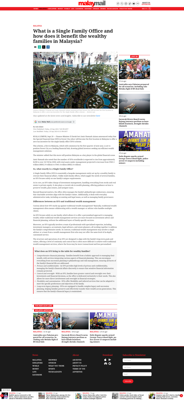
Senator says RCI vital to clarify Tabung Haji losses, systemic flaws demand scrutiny (131, 396)
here (98, 116)
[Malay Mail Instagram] (126, 4)
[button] (73, 122)
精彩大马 (144, 8)
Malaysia (12, 393)
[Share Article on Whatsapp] (39, 48)
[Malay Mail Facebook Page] (118, 4)
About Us (146, 3)
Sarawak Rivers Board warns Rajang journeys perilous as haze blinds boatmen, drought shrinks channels (75, 338)
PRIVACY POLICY (80, 366)
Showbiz (52, 360)
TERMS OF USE (79, 369)
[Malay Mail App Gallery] (105, 365)
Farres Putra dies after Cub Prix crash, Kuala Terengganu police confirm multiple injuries (58, 396)
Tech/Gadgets (55, 372)
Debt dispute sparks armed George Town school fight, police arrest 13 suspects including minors (103, 338)
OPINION (96, 8)
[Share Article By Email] (35, 48)
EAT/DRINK (79, 8)
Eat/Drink (37, 375)
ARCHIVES (77, 360)
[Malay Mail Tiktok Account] (130, 4)
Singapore (159, 393)
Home (36, 8)
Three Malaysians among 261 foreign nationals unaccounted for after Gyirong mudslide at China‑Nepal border (21, 396)
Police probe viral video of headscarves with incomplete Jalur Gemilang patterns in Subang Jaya (95, 396)
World (35, 366)
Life (34, 372)
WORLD (67, 8)
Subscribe (128, 381)
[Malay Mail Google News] (110, 365)
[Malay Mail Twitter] (122, 4)
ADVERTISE (77, 372)
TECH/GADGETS (112, 8)
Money (35, 369)
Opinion (52, 363)
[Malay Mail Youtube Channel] (134, 4)
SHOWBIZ (88, 8)
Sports (51, 369)
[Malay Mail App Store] (105, 361)
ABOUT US (77, 363)
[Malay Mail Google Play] (110, 361)
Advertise (146, 4)
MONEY (60, 8)
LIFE (72, 8)
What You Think (125, 8)
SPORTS (103, 8)
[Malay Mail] (92, 6)
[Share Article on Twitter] (43, 48)
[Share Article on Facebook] (48, 48)
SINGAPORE (52, 8)
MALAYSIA (43, 8)
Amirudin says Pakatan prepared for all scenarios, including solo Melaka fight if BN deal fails (45, 338)
